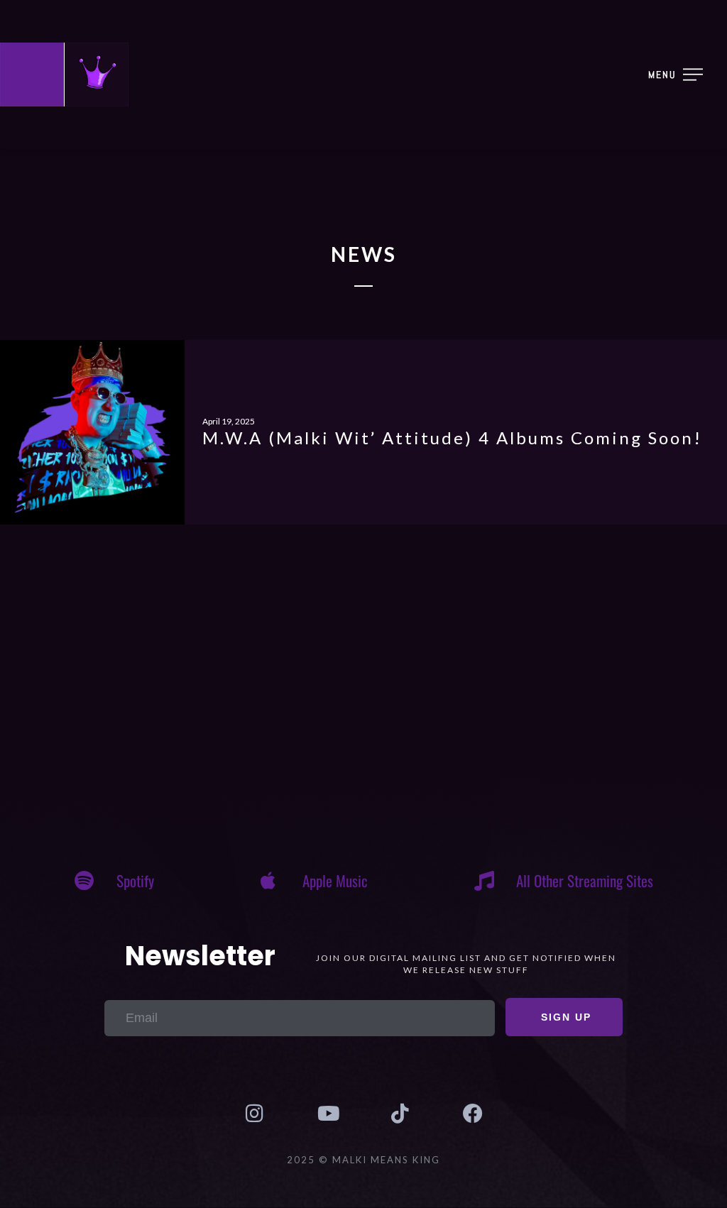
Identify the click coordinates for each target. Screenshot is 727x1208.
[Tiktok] (399, 1113)
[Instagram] (254, 1113)
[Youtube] (327, 1113)
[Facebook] (472, 1113)
